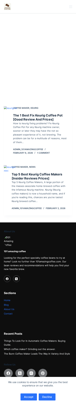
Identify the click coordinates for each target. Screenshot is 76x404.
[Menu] (70, 6)
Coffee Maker (21, 108)
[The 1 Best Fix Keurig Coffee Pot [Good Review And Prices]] (11, 130)
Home (7, 300)
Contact (8, 313)
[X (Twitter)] (16, 278)
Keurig (34, 108)
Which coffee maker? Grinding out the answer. (29, 349)
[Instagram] (31, 373)
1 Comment (43, 153)
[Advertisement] (38, 53)
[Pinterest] (42, 373)
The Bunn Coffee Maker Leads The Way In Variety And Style (37, 353)
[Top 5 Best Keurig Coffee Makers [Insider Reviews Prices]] (10, 187)
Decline (47, 397)
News (32, 167)
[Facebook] (7, 278)
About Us (9, 309)
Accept (28, 397)
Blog (6, 304)
